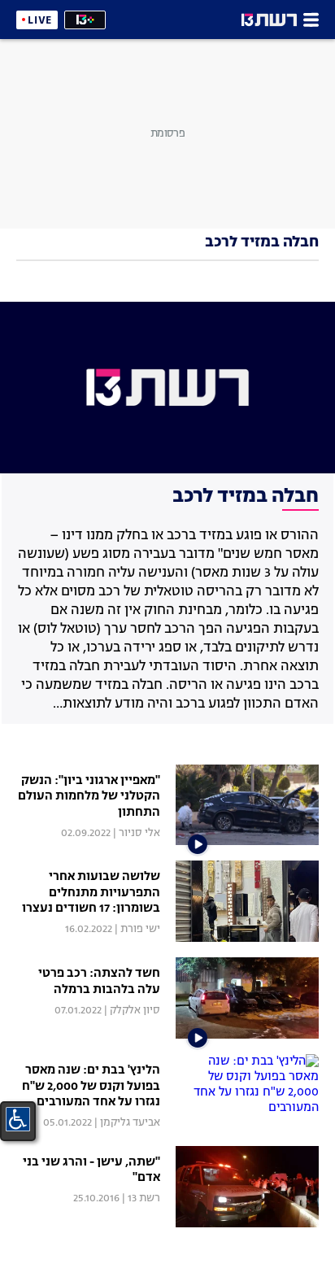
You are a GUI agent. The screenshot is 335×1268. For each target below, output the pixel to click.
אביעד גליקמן (130, 1123)
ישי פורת (140, 929)
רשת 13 (144, 1198)
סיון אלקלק (135, 1010)
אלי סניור (139, 833)
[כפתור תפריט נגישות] (18, 1119)
